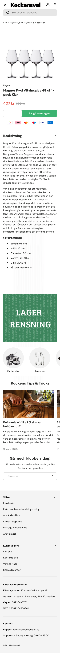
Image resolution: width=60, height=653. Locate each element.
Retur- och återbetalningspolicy (21, 509)
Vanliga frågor (13, 107)
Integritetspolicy (12, 521)
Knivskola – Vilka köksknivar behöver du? (22, 424)
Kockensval (15, 645)
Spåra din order (12, 570)
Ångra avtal (9, 533)
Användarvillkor (11, 515)
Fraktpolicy (9, 503)
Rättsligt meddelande (15, 527)
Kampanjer (12, 67)
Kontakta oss (13, 114)
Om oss (10, 93)
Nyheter (10, 78)
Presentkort (12, 100)
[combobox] (30, 12)
